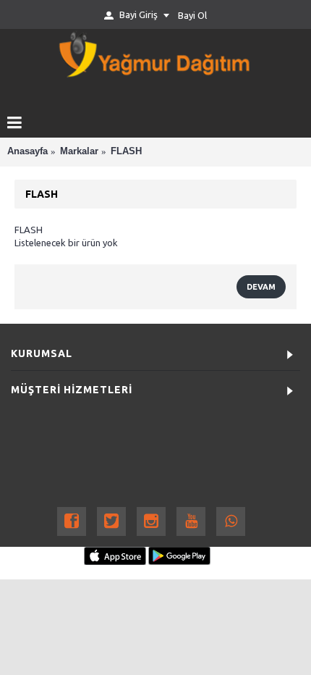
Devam (261, 286)
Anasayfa (27, 151)
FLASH (126, 151)
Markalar (79, 151)
